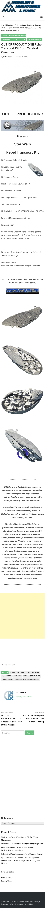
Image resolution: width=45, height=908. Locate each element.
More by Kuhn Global (24, 697)
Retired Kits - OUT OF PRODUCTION (13, 40)
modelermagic (7, 679)
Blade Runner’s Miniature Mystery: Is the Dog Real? (22, 844)
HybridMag (28, 904)
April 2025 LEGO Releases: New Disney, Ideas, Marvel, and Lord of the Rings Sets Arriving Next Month (20, 860)
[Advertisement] (22, 616)
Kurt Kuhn (17, 676)
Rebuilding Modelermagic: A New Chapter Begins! (22, 854)
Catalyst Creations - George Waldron (14, 35)
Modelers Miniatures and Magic (27, 679)
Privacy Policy (6, 877)
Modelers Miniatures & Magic (28, 901)
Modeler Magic (34, 676)
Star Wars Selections (34, 40)
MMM (25, 676)
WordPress (15, 904)
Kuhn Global (7, 57)
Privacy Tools (6, 881)
